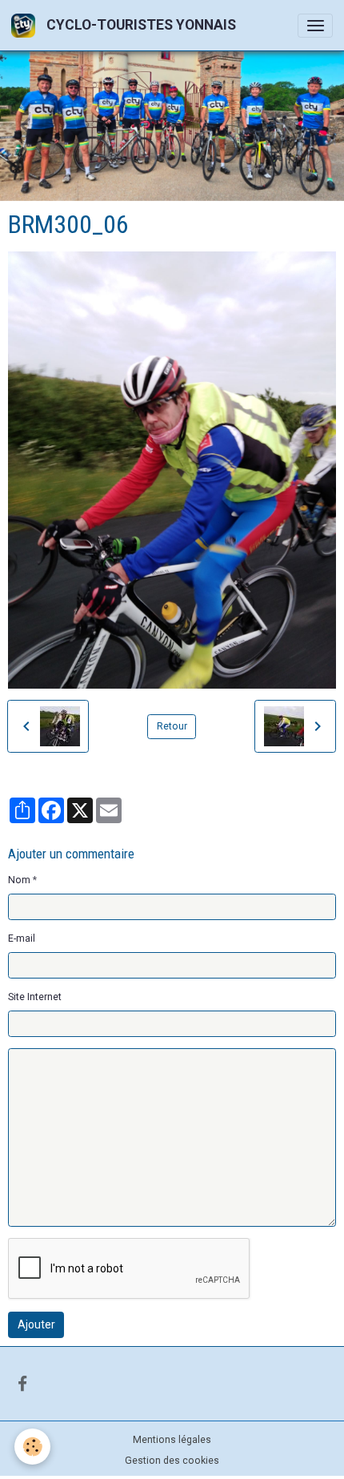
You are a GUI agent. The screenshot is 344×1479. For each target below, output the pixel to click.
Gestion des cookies (172, 1460)
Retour (172, 726)
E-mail (21, 938)
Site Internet (35, 997)
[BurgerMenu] (315, 26)
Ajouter (36, 1324)
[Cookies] (32, 1447)
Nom (19, 880)
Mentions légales (172, 1439)
